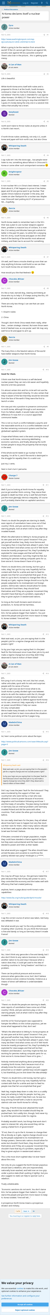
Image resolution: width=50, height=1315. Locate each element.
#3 (48, 121)
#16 (47, 760)
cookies (20, 1288)
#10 (47, 370)
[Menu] (4, 3)
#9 (48, 347)
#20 (47, 1000)
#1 (48, 35)
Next (25, 1211)
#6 (48, 218)
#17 (47, 871)
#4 (48, 155)
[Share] (44, 34)
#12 (47, 516)
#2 (48, 74)
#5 (48, 181)
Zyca (11, 25)
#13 (47, 634)
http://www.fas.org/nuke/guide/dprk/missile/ (21, 897)
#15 (47, 732)
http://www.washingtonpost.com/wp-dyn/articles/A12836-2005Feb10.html (18, 40)
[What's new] (41, 3)
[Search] (46, 3)
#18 (47, 913)
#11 (47, 485)
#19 (47, 950)
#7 (48, 257)
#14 (47, 673)
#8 (48, 288)
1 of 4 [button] (18, 1211)
